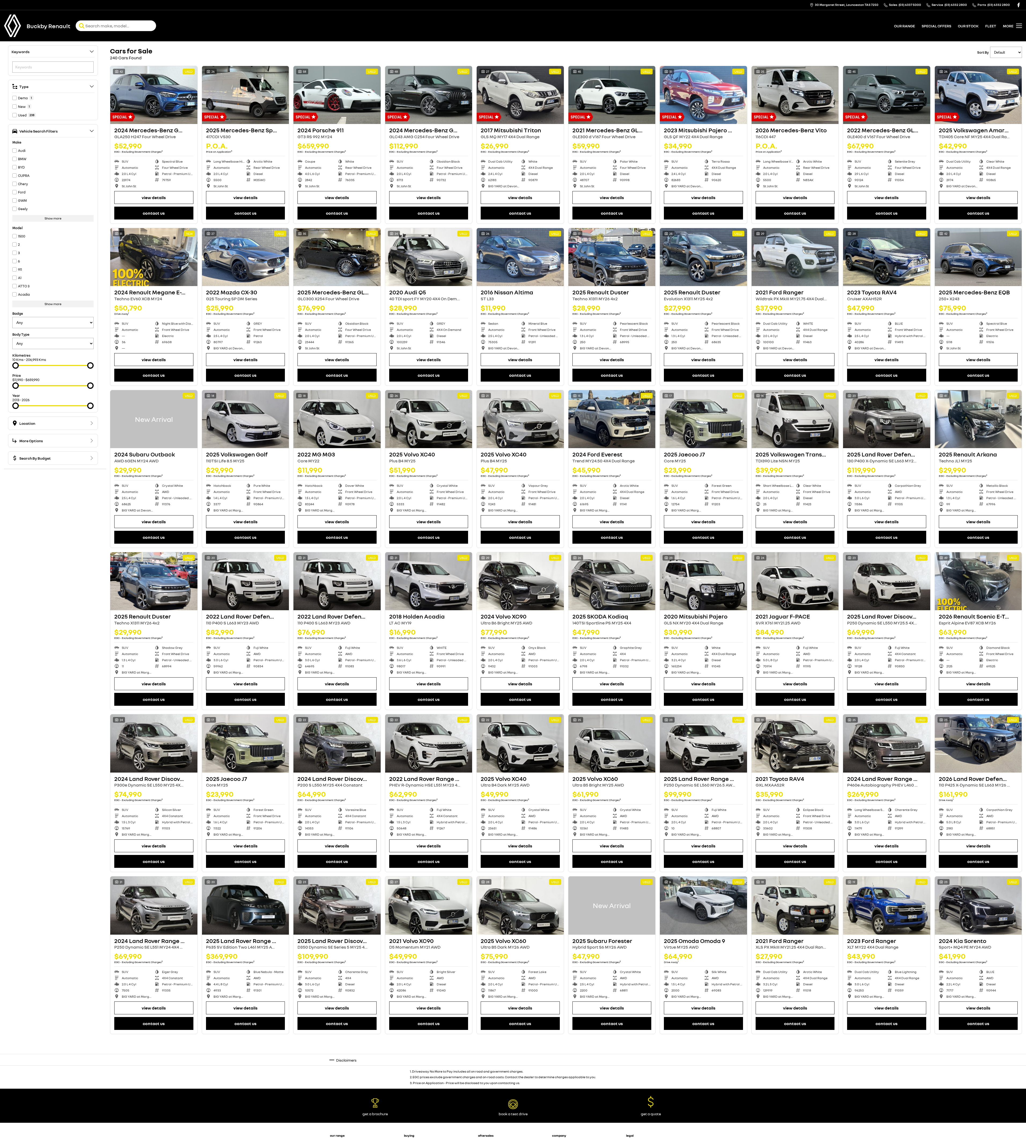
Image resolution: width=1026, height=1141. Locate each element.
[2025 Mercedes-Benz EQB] (978, 257)
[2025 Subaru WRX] (886, 1067)
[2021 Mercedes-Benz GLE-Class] (612, 95)
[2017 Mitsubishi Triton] (520, 95)
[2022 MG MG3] (337, 419)
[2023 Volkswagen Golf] (428, 1067)
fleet (990, 26)
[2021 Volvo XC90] (428, 905)
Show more (53, 218)
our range (904, 26)
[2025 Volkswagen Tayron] (245, 1067)
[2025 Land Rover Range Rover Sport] (245, 905)
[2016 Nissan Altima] (520, 257)
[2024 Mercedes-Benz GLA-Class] (153, 95)
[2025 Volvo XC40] (428, 419)
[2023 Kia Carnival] (153, 1067)
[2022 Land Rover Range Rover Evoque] (428, 743)
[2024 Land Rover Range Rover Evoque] (153, 905)
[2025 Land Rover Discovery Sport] (886, 581)
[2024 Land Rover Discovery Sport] (153, 743)
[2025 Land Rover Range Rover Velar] (703, 743)
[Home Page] (12, 25)
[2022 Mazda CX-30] (245, 257)
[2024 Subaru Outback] (153, 419)
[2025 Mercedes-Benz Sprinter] (245, 95)
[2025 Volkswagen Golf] (245, 419)
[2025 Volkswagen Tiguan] (337, 1067)
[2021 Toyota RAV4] (795, 743)
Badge (17, 313)
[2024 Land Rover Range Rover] (886, 743)
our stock (968, 26)
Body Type (21, 334)
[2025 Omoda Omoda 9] (703, 905)
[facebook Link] (1018, 5)
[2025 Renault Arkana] (978, 419)
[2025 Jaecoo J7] (703, 419)
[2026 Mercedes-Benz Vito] (795, 95)
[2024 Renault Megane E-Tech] (153, 257)
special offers (936, 26)
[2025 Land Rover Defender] (886, 419)
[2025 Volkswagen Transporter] (795, 419)
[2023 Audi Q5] (520, 1067)
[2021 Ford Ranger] (795, 257)
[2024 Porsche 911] (337, 95)
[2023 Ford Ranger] (886, 905)
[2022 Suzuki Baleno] (612, 1067)
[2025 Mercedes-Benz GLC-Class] (337, 257)
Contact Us (154, 213)
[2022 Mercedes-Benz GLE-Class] (886, 95)
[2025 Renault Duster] (612, 257)
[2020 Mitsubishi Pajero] (703, 581)
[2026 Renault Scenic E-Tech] (978, 581)
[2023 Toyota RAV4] (886, 257)
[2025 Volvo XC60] (612, 743)
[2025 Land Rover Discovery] (337, 905)
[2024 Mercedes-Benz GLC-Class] (428, 95)
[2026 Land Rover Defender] (978, 743)
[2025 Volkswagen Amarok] (978, 95)
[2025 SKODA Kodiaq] (612, 581)
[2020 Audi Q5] (428, 257)
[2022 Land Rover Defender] (245, 581)
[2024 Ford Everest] (612, 419)
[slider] (15, 365)
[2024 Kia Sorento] (978, 905)
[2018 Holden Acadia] (428, 581)
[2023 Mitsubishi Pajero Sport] (703, 95)
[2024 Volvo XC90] (520, 581)
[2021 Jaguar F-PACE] (795, 581)
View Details (154, 197)
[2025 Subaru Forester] (612, 905)
